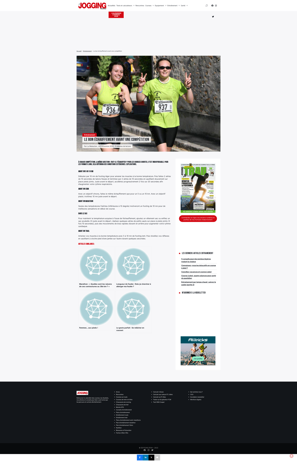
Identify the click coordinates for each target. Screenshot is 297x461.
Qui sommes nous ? (196, 392)
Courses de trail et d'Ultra (124, 399)
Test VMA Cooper (159, 402)
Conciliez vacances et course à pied (196, 272)
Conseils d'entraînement (124, 410)
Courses (148, 6)
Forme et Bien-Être (122, 433)
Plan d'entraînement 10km (124, 425)
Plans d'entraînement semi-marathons (128, 420)
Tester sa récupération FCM (162, 399)
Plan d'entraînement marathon (126, 423)
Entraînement (172, 6)
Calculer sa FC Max (159, 397)
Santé (183, 6)
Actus (118, 392)
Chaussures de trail (122, 405)
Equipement (159, 6)
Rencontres (140, 6)
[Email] (157, 457)
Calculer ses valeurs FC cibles (163, 394)
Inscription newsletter (197, 397)
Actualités (111, 6)
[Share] (140, 457)
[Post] (151, 457)
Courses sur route (121, 397)
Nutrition (119, 428)
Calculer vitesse (158, 392)
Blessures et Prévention (123, 430)
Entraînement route (122, 415)
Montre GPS (120, 407)
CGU (191, 394)
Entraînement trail (121, 417)
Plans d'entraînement (123, 412)
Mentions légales (195, 399)
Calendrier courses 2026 (116, 14)
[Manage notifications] (291, 456)
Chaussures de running (123, 402)
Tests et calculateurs (124, 6)
